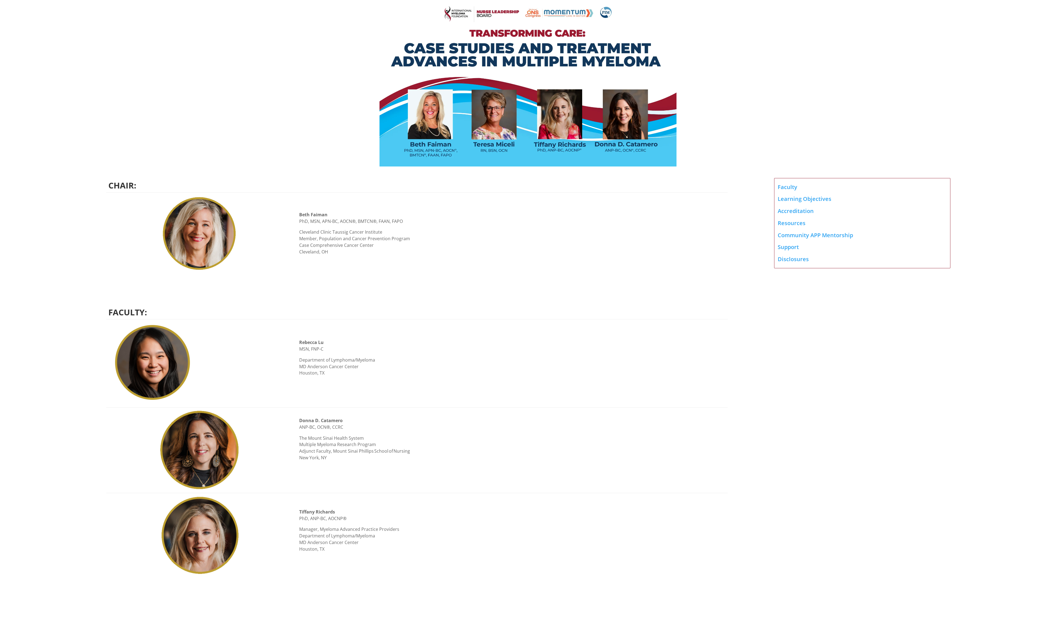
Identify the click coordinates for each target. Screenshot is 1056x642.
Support (788, 247)
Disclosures (793, 259)
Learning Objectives (804, 199)
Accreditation (796, 211)
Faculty (787, 187)
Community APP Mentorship (815, 235)
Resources (791, 223)
